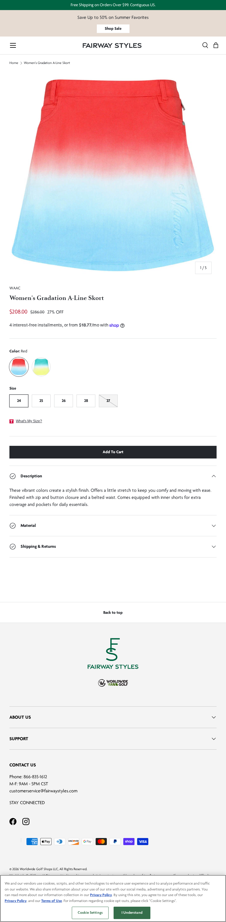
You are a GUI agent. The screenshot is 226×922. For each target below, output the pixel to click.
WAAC (14, 288)
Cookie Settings (90, 913)
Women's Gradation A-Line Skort (47, 63)
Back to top (113, 612)
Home (13, 63)
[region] (113, 898)
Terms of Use (51, 901)
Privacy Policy (101, 895)
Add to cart (113, 452)
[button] (216, 45)
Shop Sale (113, 28)
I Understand (132, 913)
